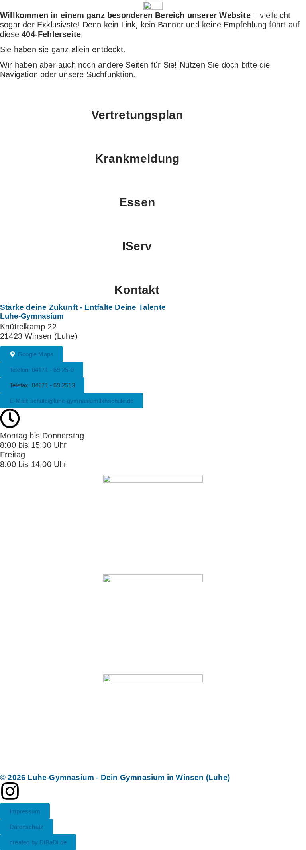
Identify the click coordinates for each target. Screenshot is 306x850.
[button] (42, 385)
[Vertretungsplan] (153, 95)
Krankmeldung (137, 158)
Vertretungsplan (137, 114)
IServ (137, 246)
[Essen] (153, 182)
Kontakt (136, 289)
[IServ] (153, 226)
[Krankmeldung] (153, 138)
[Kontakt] (153, 270)
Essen (137, 202)
